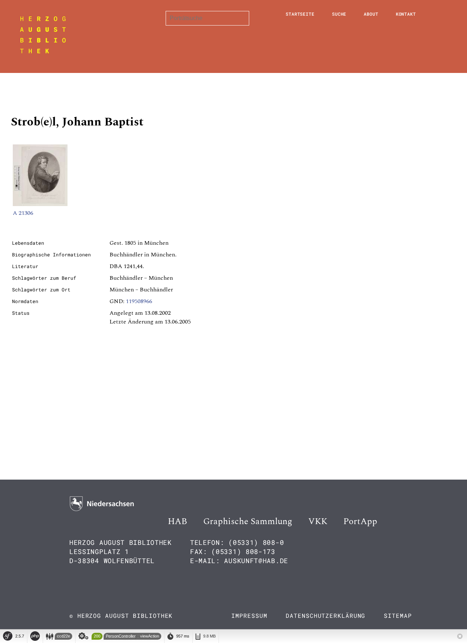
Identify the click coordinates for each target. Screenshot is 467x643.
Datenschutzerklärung (325, 615)
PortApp (360, 521)
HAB (177, 521)
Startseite (300, 14)
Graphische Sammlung (247, 521)
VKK (317, 521)
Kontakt (406, 14)
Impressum (249, 615)
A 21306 (23, 213)
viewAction (149, 636)
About (371, 14)
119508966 (139, 301)
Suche (339, 14)
